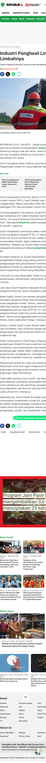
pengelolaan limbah (17, 432)
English (40, 717)
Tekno (21, 714)
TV (1, 721)
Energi (14, 19)
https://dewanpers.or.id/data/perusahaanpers (20, 749)
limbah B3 (24, 222)
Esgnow (3, 717)
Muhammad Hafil (11, 69)
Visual (21, 717)
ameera (5, 13)
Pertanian (30, 19)
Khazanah (4, 707)
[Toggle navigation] (2, 5)
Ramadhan (23, 721)
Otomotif (40, 19)
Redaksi (22, 733)
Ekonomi (10, 47)
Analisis (22, 710)
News (2, 710)
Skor (39, 703)
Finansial (5, 19)
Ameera (3, 703)
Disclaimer (4, 736)
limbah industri (34, 432)
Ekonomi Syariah (21, 13)
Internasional (5, 714)
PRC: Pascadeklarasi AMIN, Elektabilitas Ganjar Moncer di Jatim (10, 183)
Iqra (20, 707)
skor (35, 13)
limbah (42, 148)
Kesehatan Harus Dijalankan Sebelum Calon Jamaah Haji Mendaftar (33, 184)
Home (2, 47)
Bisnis (21, 19)
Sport (39, 710)
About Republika (7, 733)
